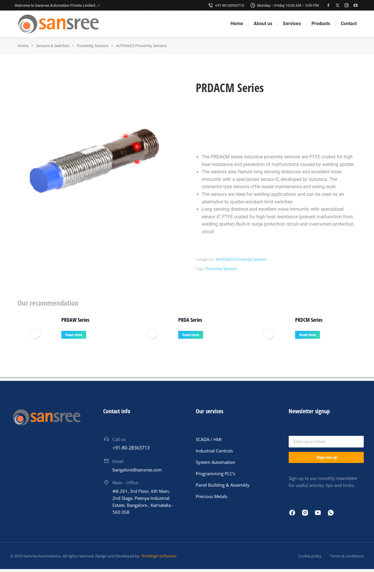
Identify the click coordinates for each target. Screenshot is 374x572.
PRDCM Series (309, 319)
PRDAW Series (75, 319)
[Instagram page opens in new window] (346, 5)
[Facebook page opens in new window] (328, 5)
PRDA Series (190, 319)
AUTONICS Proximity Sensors (241, 259)
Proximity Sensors (221, 268)
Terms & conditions (347, 556)
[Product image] (35, 333)
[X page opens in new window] (337, 5)
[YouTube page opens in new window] (355, 5)
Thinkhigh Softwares (158, 556)
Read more (73, 335)
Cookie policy (309, 556)
